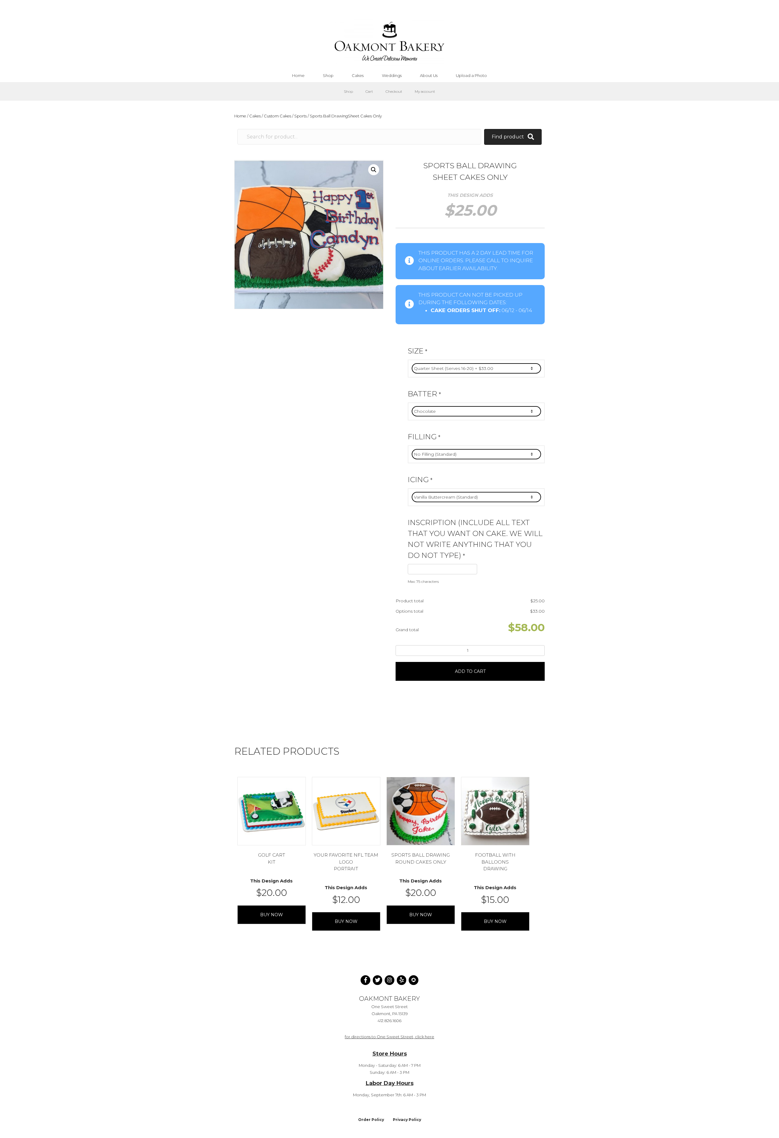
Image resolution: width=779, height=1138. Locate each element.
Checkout (394, 91)
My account (425, 91)
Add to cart (470, 671)
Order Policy (371, 1119)
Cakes (255, 116)
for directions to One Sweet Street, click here (389, 1036)
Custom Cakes (277, 116)
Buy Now (271, 914)
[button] (373, 169)
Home (240, 116)
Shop (348, 91)
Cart (369, 91)
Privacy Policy (407, 1119)
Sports (300, 116)
